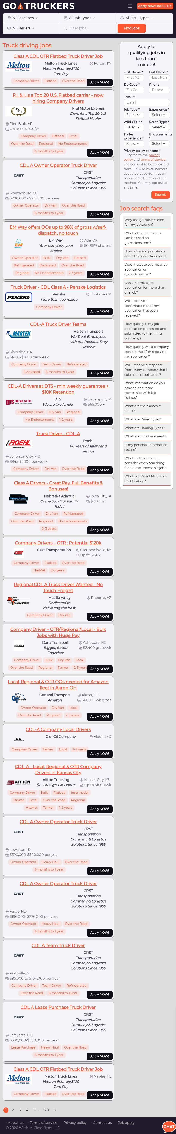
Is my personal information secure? (145, 447)
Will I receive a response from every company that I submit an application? (145, 370)
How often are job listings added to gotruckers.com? (145, 253)
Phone (154, 85)
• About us (15, 1123)
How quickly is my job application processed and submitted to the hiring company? (145, 331)
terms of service (153, 159)
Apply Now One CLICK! (155, 6)
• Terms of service (42, 1123)
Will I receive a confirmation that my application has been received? (141, 308)
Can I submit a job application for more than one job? (144, 287)
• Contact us (101, 1123)
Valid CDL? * (133, 122)
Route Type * (159, 122)
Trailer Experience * (134, 136)
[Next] (55, 1110)
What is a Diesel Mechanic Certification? (145, 478)
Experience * (159, 109)
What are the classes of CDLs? (142, 408)
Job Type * (132, 109)
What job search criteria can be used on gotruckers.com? (143, 238)
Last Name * (158, 72)
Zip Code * (132, 85)
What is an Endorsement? (145, 436)
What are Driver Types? (143, 419)
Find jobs (132, 28)
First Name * (133, 72)
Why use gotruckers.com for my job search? (144, 222)
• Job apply (125, 1123)
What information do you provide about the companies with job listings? (144, 390)
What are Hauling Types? (144, 428)
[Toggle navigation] (130, 6)
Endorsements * (160, 136)
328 (46, 1110)
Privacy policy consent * (142, 151)
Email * (129, 97)
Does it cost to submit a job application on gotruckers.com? (146, 269)
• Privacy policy (74, 1123)
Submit (160, 194)
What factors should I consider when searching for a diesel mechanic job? (145, 463)
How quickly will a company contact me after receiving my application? (146, 351)
